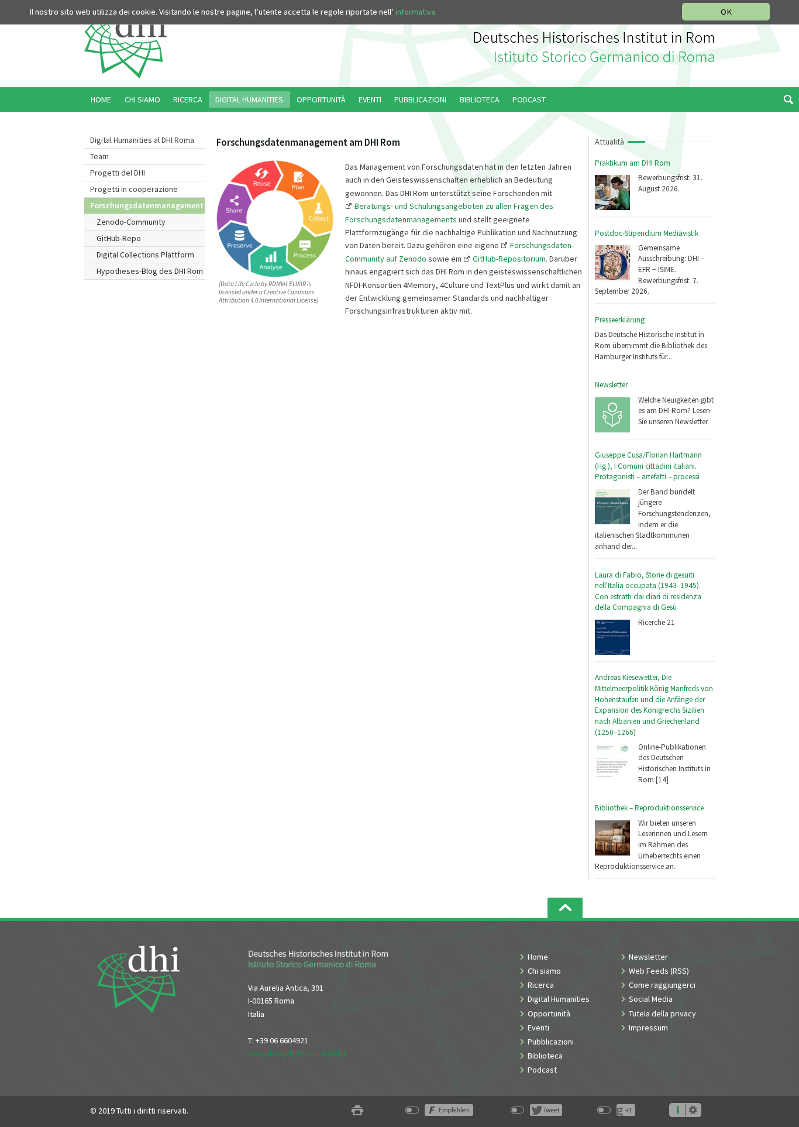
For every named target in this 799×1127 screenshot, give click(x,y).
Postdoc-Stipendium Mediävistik (646, 233)
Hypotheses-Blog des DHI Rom (150, 271)
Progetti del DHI (117, 172)
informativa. (416, 11)
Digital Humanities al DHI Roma (142, 140)
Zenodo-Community (131, 222)
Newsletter (611, 385)
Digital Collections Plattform (145, 254)
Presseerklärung (620, 320)
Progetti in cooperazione (134, 189)
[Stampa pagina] (357, 1111)
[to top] (565, 908)
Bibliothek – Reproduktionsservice (649, 808)
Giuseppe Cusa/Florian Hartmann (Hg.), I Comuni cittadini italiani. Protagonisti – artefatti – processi (648, 466)
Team (99, 156)
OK (726, 11)
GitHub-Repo (119, 238)
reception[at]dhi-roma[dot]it (297, 1053)
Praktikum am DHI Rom (632, 163)
